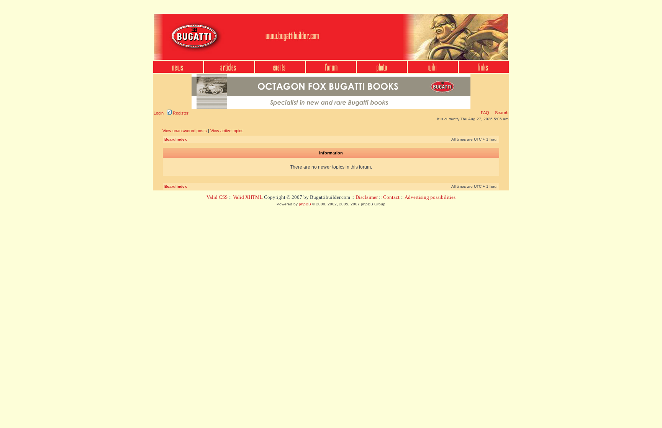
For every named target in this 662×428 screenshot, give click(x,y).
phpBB (305, 204)
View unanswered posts (184, 130)
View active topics (227, 130)
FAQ (485, 112)
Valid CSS (217, 197)
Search (501, 112)
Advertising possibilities (430, 197)
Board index (175, 139)
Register (180, 113)
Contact (391, 197)
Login (159, 113)
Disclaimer (367, 197)
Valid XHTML (248, 197)
